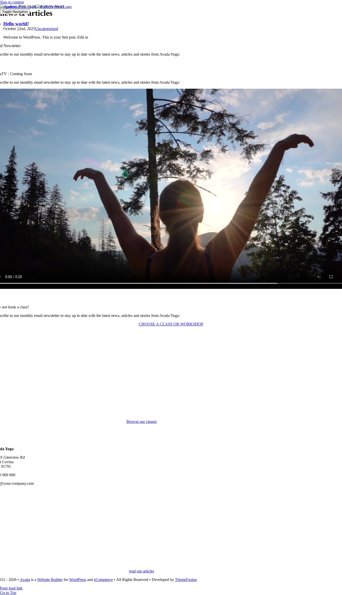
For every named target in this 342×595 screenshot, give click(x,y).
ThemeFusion (186, 579)
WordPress (77, 579)
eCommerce (103, 579)
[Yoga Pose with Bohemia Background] (141, 566)
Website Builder (50, 579)
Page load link (11, 588)
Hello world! (16, 23)
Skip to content (12, 2)
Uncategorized (46, 29)
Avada (25, 579)
